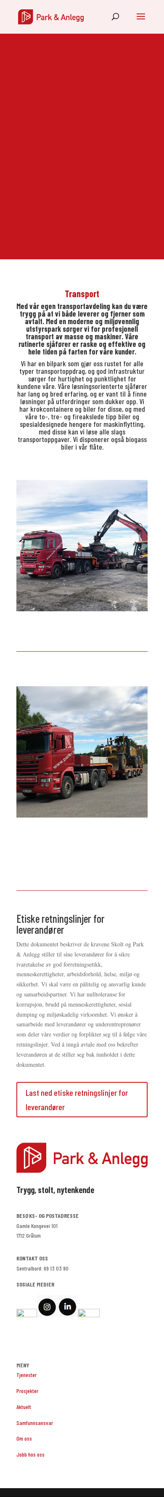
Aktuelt (23, 1406)
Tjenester (26, 1374)
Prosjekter (27, 1390)
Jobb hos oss (30, 1454)
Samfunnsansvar (34, 1422)
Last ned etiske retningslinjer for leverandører (77, 1099)
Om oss (24, 1438)
